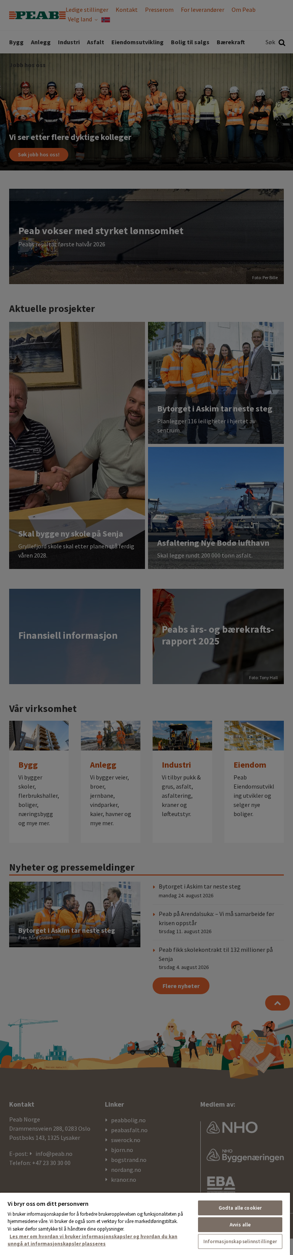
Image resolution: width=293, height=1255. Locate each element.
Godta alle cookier (240, 1208)
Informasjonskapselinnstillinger (240, 1241)
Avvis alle (240, 1224)
